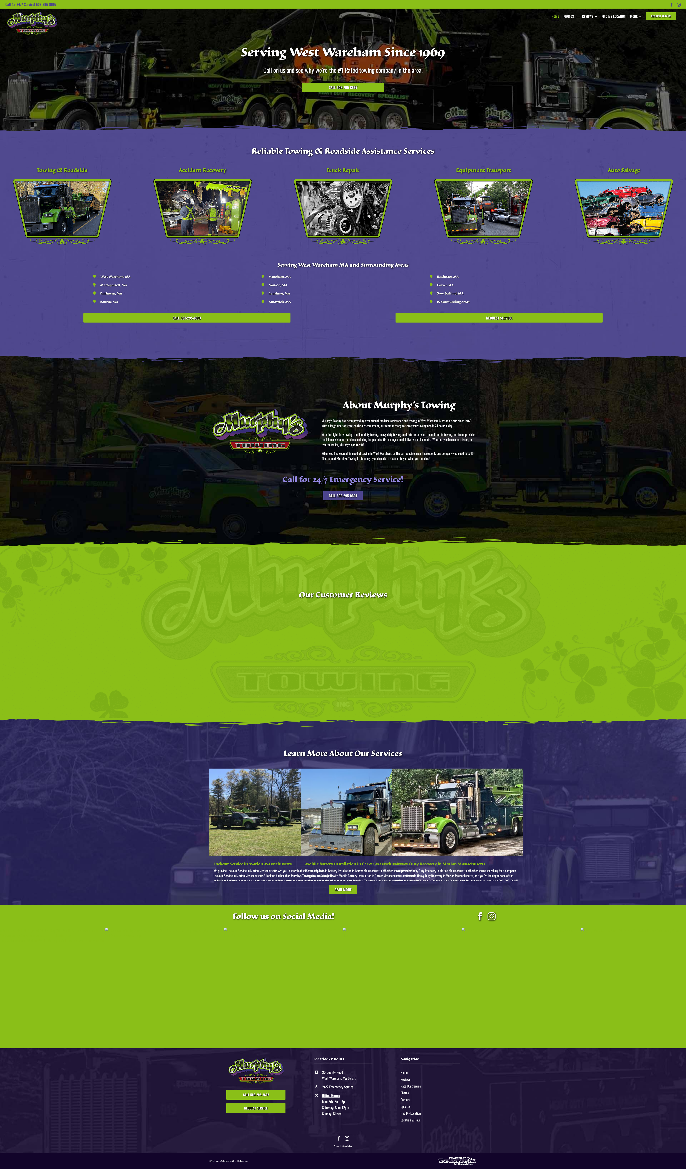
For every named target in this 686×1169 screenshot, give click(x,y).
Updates (405, 1106)
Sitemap (337, 1146)
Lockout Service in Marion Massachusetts (252, 864)
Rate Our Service (411, 1085)
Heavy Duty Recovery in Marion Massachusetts (441, 864)
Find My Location (411, 1113)
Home (404, 1072)
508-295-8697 (46, 4)
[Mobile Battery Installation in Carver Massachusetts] (366, 812)
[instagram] (492, 916)
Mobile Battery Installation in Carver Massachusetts (354, 864)
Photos (405, 1092)
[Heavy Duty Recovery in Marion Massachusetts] (457, 812)
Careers (405, 1099)
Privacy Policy (347, 1146)
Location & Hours (411, 1119)
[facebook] (480, 916)
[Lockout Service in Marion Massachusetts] (274, 812)
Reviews (405, 1079)
